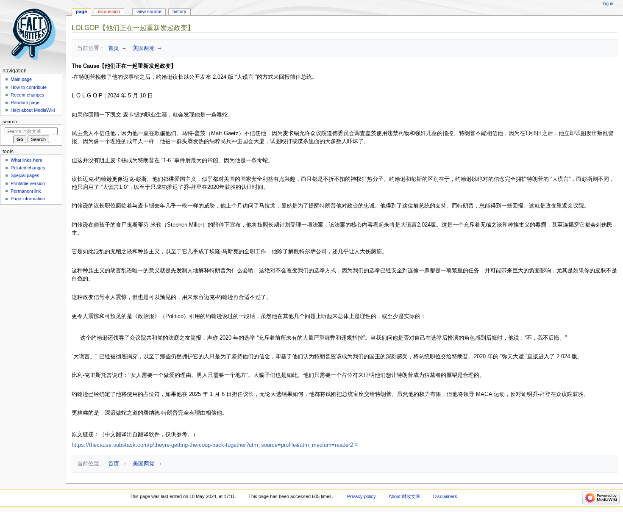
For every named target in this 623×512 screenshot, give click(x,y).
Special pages (25, 175)
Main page (21, 79)
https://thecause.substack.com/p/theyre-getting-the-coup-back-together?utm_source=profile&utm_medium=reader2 (212, 445)
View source (148, 11)
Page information (28, 198)
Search (10, 121)
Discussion (109, 11)
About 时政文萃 (404, 496)
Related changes (28, 167)
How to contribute (29, 87)
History (179, 11)
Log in (608, 3)
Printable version (28, 183)
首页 (112, 48)
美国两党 (142, 48)
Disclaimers (445, 496)
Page (81, 11)
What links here (26, 160)
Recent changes (27, 94)
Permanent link (26, 191)
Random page (25, 102)
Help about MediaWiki (33, 110)
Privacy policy (361, 496)
